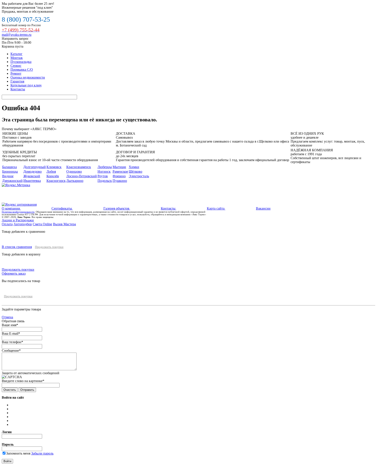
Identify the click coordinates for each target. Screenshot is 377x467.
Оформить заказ (14, 273)
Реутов (103, 176)
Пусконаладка (20, 62)
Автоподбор (23, 224)
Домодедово (32, 171)
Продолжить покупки (49, 247)
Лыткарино (74, 181)
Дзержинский (12, 181)
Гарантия (17, 81)
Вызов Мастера (64, 224)
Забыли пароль (42, 453)
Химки (134, 167)
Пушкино (120, 181)
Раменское (120, 171)
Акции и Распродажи (18, 220)
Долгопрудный (34, 167)
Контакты (17, 89)
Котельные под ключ (25, 85)
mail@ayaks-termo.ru (16, 34)
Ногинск (104, 171)
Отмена (7, 317)
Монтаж (16, 58)
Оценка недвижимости (27, 77)
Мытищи (119, 167)
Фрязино (119, 176)
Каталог (16, 54)
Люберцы (105, 167)
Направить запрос (15, 38)
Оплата (7, 224)
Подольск (105, 181)
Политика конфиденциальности (18, 211)
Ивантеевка (32, 181)
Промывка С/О (21, 69)
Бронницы (10, 171)
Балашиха (9, 167)
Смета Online (42, 224)
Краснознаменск (78, 167)
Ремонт (15, 73)
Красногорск (56, 181)
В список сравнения (17, 247)
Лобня (51, 171)
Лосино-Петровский (81, 176)
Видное (8, 176)
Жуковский (31, 176)
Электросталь (139, 176)
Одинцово (74, 171)
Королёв (52, 176)
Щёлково (135, 171)
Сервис (15, 65)
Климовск (54, 167)
